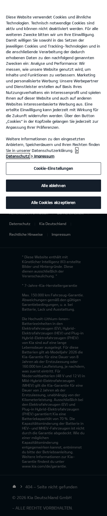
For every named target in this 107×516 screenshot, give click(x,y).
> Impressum (42, 156)
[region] (53, 107)
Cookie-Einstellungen (53, 168)
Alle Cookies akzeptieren (53, 202)
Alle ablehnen (53, 185)
